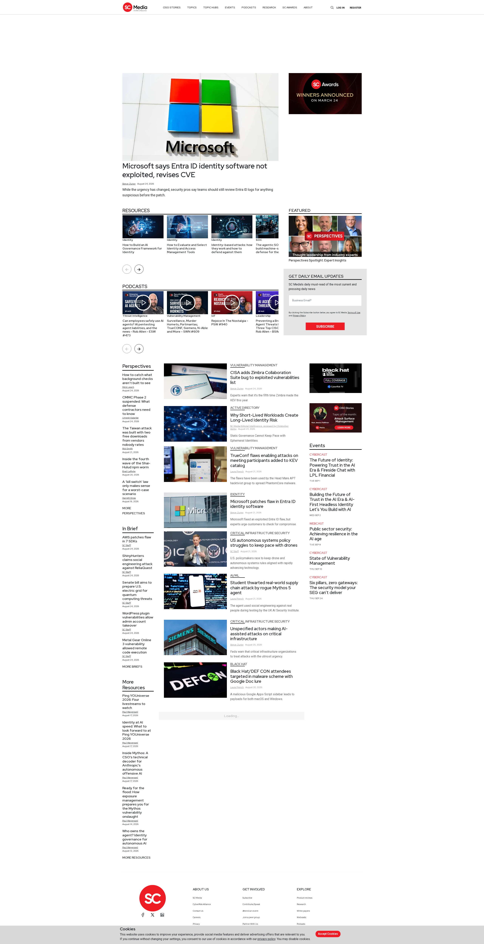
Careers (196, 917)
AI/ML (234, 576)
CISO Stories (172, 7)
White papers (303, 911)
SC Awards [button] (289, 7)
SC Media (197, 897)
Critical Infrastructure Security (260, 533)
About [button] (308, 7)
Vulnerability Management (254, 365)
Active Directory (244, 408)
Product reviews (304, 897)
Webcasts (301, 917)
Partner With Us (250, 924)
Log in (341, 7)
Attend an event (250, 911)
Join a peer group (251, 917)
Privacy (196, 924)
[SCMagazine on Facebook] (143, 915)
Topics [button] (192, 7)
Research (301, 904)
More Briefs (132, 667)
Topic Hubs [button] (210, 7)
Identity (237, 494)
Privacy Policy (299, 315)
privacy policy (266, 939)
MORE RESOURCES (136, 858)
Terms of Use (353, 312)
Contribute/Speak (251, 904)
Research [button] (269, 7)
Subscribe (325, 326)
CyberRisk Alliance (202, 904)
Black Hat (238, 664)
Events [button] (230, 7)
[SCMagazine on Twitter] (152, 915)
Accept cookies (328, 933)
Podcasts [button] (249, 7)
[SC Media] (135, 7)
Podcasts (301, 924)
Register (355, 7)
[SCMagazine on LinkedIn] (162, 915)
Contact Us (198, 911)
